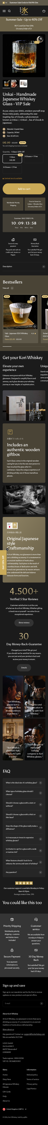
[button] (3, 562)
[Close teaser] (7, 549)
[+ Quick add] (34, 326)
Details (24, 668)
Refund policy (32, 1075)
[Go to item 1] (6, 84)
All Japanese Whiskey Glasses (11, 1085)
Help (5, 1096)
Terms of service (33, 1079)
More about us (8, 1029)
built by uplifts (22, 1117)
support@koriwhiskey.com (34, 1034)
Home (5, 1075)
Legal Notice (31, 1089)
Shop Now (7, 1079)
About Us (6, 1101)
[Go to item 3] (23, 84)
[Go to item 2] (15, 84)
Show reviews (24, 623)
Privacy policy (32, 1084)
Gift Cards (7, 1092)
